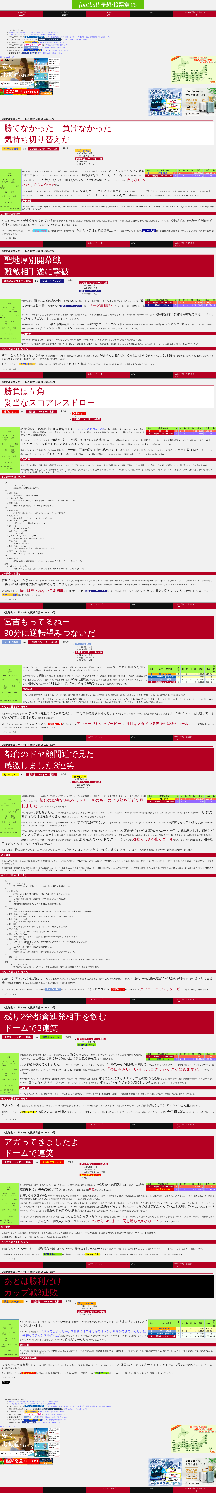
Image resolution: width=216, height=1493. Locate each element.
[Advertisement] (41, 22)
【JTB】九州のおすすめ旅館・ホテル (75, 39)
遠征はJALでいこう (8, 57)
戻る (152, 12)
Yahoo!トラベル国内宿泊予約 (18, 32)
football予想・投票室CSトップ (195, 13)
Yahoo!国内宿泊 (53, 32)
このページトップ (95, 243)
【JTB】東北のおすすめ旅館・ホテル (51, 42)
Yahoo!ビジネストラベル (38, 32)
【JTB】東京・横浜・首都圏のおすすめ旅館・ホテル (93, 37)
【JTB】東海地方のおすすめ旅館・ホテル (53, 47)
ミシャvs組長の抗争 (91, 428)
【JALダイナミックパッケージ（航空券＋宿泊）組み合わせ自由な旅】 (32, 34)
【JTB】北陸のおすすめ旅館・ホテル (49, 53)
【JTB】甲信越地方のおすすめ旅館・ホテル (59, 37)
